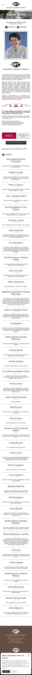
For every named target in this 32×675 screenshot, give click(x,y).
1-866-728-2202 (16, 638)
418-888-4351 (19, 639)
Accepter (6, 671)
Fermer (14, 671)
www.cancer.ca (6, 118)
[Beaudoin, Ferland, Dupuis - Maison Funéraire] (16, 5)
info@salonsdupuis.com (18, 642)
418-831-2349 (19, 641)
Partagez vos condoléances (16, 142)
